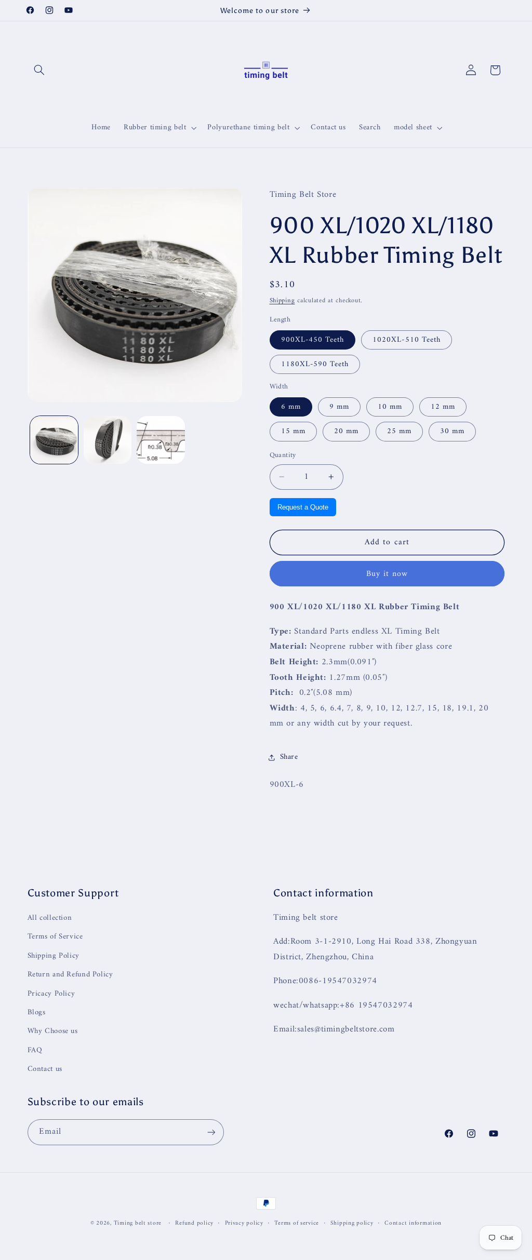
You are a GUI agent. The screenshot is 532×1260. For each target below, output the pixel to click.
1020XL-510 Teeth (407, 339)
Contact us (45, 1069)
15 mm (293, 431)
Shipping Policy (53, 955)
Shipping (282, 300)
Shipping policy (352, 1223)
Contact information (413, 1223)
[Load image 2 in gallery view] (107, 440)
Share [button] (289, 756)
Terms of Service (55, 936)
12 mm (443, 406)
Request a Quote (302, 507)
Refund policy (194, 1223)
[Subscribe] (211, 1132)
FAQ (35, 1050)
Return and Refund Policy (70, 974)
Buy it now (387, 574)
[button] (39, 70)
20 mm (346, 431)
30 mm (452, 431)
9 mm (339, 406)
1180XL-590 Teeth (315, 364)
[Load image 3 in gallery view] (160, 440)
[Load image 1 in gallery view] (54, 440)
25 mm (399, 431)
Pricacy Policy (51, 993)
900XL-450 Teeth (312, 339)
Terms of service (296, 1223)
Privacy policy (244, 1223)
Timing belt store (138, 1223)
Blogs (37, 1012)
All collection (50, 918)
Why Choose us (53, 1031)
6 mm (291, 406)
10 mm (390, 406)
